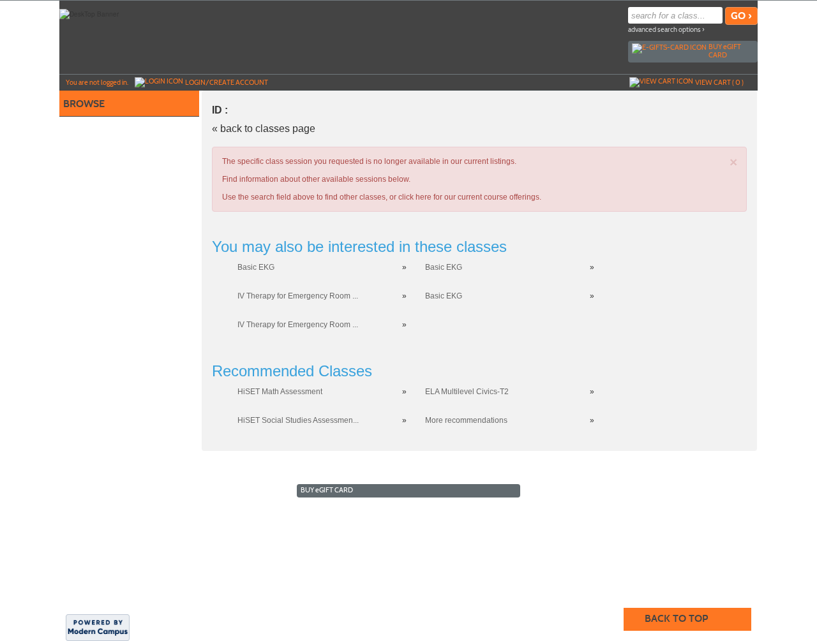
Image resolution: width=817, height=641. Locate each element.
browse (84, 104)
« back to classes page (263, 128)
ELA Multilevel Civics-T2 (467, 391)
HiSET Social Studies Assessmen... (298, 420)
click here (414, 197)
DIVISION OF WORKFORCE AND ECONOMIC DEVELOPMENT (318, 552)
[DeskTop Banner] (89, 13)
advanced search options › (666, 30)
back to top (676, 618)
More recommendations (466, 420)
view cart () (719, 82)
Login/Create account (226, 82)
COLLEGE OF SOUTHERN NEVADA (562, 552)
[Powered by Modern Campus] (98, 626)
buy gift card (724, 50)
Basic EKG (255, 267)
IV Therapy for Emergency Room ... (297, 295)
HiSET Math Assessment (279, 391)
